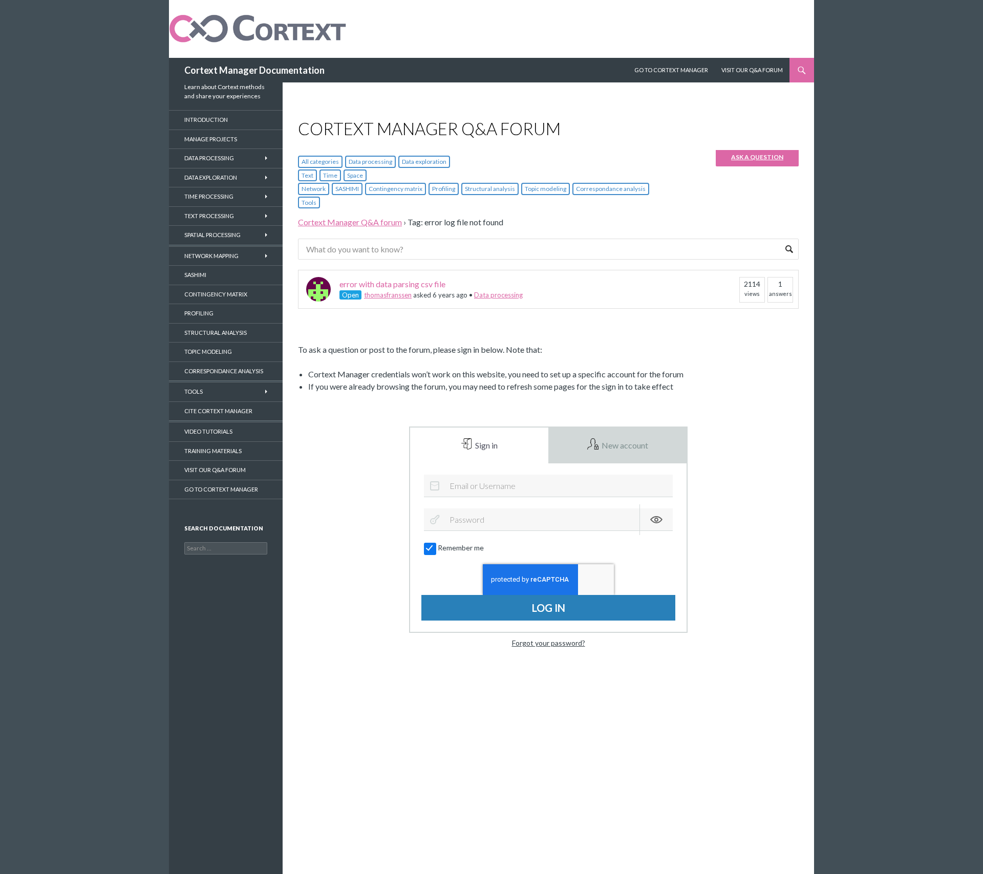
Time (330, 175)
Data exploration (424, 161)
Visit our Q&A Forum (752, 70)
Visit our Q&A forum (215, 469)
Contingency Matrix (215, 294)
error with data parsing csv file (392, 284)
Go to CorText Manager (221, 489)
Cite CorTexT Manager (218, 411)
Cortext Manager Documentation (254, 70)
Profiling (443, 189)
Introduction (206, 119)
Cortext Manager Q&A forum (350, 222)
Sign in (486, 445)
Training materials (213, 450)
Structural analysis (490, 189)
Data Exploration (210, 177)
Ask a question (757, 157)
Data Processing (209, 158)
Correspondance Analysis (223, 371)
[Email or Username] (434, 486)
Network (314, 189)
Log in (548, 608)
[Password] (434, 520)
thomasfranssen (388, 295)
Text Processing (209, 215)
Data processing (370, 161)
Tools (309, 202)
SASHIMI (347, 189)
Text (307, 175)
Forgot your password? (548, 642)
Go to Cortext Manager (671, 70)
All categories (320, 161)
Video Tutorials (208, 431)
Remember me (461, 547)
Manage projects (210, 139)
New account (624, 445)
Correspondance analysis (611, 189)
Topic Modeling (208, 351)
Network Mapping (211, 255)
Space (355, 175)
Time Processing (208, 196)
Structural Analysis (215, 332)
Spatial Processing (212, 234)
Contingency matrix (395, 189)
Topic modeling (545, 189)
